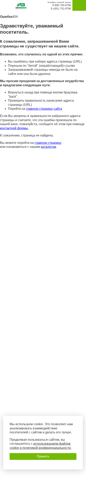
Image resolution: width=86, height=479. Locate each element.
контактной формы (14, 128)
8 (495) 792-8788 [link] (61, 8)
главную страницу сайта (44, 108)
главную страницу (48, 142)
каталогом (48, 146)
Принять (43, 456)
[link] (7, 5)
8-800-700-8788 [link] (61, 5)
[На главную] (22, 6)
